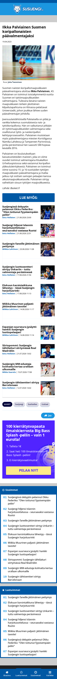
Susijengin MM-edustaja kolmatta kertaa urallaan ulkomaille (17, 366)
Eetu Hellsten (8, 217)
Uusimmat (11, 489)
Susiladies (32, 404)
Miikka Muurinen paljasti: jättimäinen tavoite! (18, 305)
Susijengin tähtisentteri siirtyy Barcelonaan (20, 384)
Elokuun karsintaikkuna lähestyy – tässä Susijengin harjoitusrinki (18, 288)
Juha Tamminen (15, 82)
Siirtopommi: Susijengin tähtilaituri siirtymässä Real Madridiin (19, 348)
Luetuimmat (12, 590)
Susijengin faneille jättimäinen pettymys (20, 245)
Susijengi (19, 404)
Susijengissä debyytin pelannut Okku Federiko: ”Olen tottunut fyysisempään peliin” (20, 210)
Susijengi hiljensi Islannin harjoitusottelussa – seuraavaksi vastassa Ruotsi (19, 227)
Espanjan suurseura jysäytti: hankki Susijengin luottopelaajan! (19, 329)
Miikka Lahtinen (10, 249)
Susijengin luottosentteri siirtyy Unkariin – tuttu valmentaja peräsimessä (17, 269)
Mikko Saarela (9, 372)
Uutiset (45, 404)
